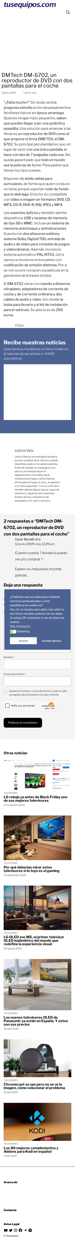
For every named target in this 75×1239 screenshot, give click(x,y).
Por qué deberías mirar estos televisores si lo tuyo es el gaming (32, 869)
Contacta (10, 1210)
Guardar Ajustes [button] (51, 640)
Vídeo (19, 325)
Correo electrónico (15, 674)
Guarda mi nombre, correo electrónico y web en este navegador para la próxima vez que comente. (38, 692)
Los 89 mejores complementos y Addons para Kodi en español (31, 1149)
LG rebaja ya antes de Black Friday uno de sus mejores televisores (35, 798)
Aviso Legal (12, 1224)
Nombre (9, 657)
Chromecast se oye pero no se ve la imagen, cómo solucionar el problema (34, 1086)
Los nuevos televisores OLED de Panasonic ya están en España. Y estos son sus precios (36, 1021)
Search (67, 12)
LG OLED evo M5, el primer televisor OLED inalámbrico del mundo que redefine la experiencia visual (34, 940)
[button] (13, 632)
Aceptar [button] (23, 640)
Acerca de (10, 1182)
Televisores (11, 793)
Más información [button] (20, 626)
